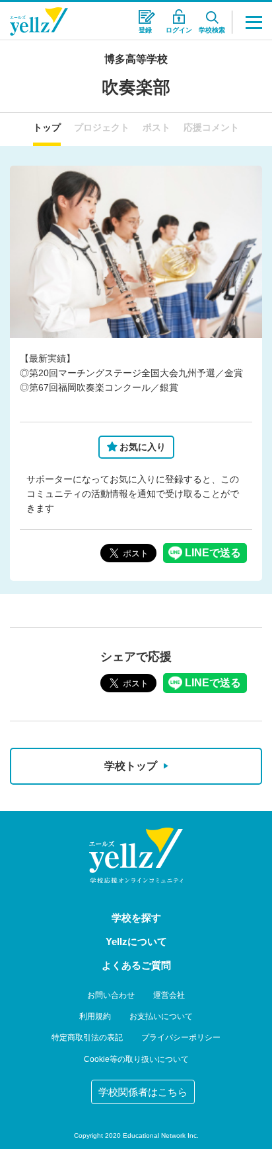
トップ (47, 127)
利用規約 (95, 1016)
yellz (136, 855)
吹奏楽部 (136, 87)
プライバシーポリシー (181, 1037)
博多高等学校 (136, 59)
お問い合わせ (111, 995)
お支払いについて (161, 1016)
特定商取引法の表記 (87, 1037)
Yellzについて (136, 941)
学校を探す (136, 917)
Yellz (39, 21)
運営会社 (169, 995)
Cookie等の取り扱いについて (136, 1059)
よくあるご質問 (136, 965)
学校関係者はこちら (142, 1092)
